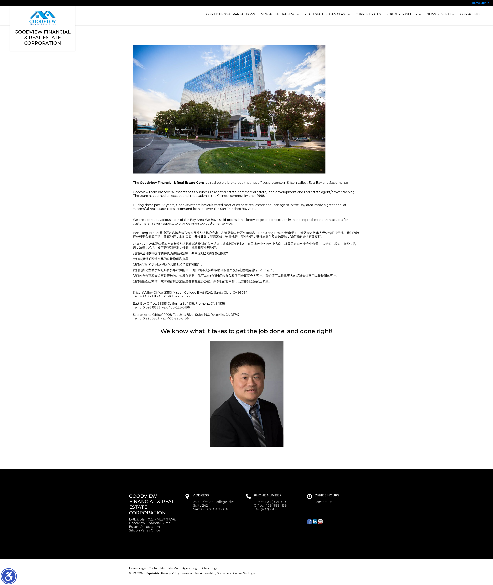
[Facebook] (309, 521)
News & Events (439, 14)
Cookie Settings (244, 573)
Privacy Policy (170, 573)
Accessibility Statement (216, 573)
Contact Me (157, 568)
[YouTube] (320, 521)
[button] (8, 576)
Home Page (137, 568)
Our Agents (470, 14)
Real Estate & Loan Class (325, 14)
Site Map (173, 568)
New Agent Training (278, 14)
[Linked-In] (315, 521)
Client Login (210, 568)
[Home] (42, 18)
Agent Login (190, 568)
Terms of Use (190, 573)
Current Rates (368, 14)
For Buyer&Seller (402, 14)
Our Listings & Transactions (230, 14)
